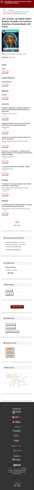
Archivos (10, 10)
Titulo (3, 69)
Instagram (9, 294)
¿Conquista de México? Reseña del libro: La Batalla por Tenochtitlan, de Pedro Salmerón (17, 205)
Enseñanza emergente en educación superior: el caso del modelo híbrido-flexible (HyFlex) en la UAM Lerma (16, 109)
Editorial (4, 95)
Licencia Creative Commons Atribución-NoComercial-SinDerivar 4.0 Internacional (17, 471)
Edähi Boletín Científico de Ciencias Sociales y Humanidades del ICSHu (18, 2)
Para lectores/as (10, 324)
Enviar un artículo (17, 306)
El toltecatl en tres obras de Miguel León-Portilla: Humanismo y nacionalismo (16, 184)
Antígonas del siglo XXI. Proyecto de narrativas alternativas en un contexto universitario (16, 124)
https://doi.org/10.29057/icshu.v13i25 (15, 54)
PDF (5, 72)
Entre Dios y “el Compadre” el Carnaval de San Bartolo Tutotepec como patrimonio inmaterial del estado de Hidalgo (17, 152)
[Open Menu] (1, 1)
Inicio (4, 10)
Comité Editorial (7, 82)
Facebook (9, 290)
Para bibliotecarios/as (12, 331)
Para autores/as (10, 327)
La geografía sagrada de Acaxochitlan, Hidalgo (16, 166)
